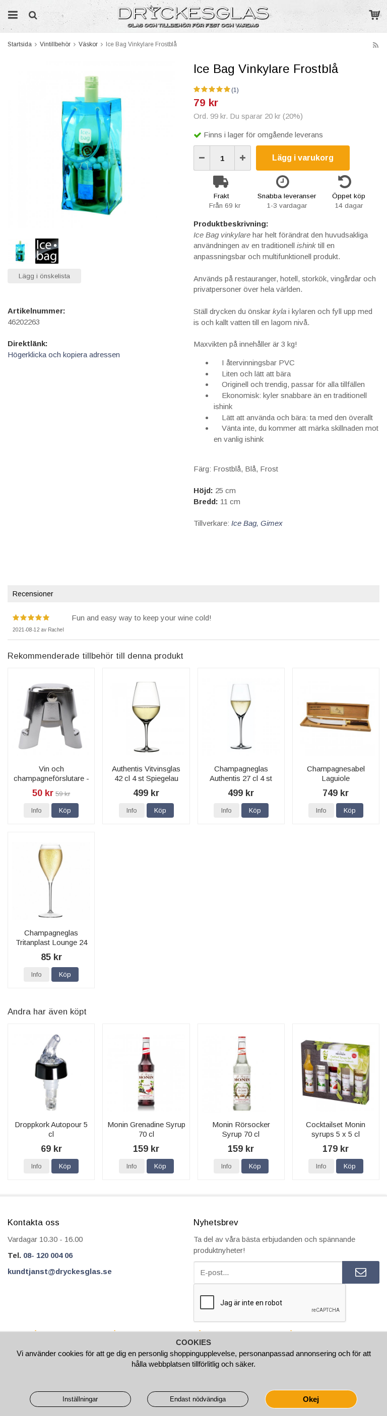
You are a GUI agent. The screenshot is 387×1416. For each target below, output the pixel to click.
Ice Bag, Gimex (257, 523)
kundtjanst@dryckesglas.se (60, 1271)
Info (36, 810)
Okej (311, 1399)
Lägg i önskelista (44, 276)
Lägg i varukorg (303, 157)
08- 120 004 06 (48, 1255)
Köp (65, 810)
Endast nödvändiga (198, 1399)
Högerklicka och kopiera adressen (64, 354)
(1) (235, 90)
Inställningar (80, 1399)
